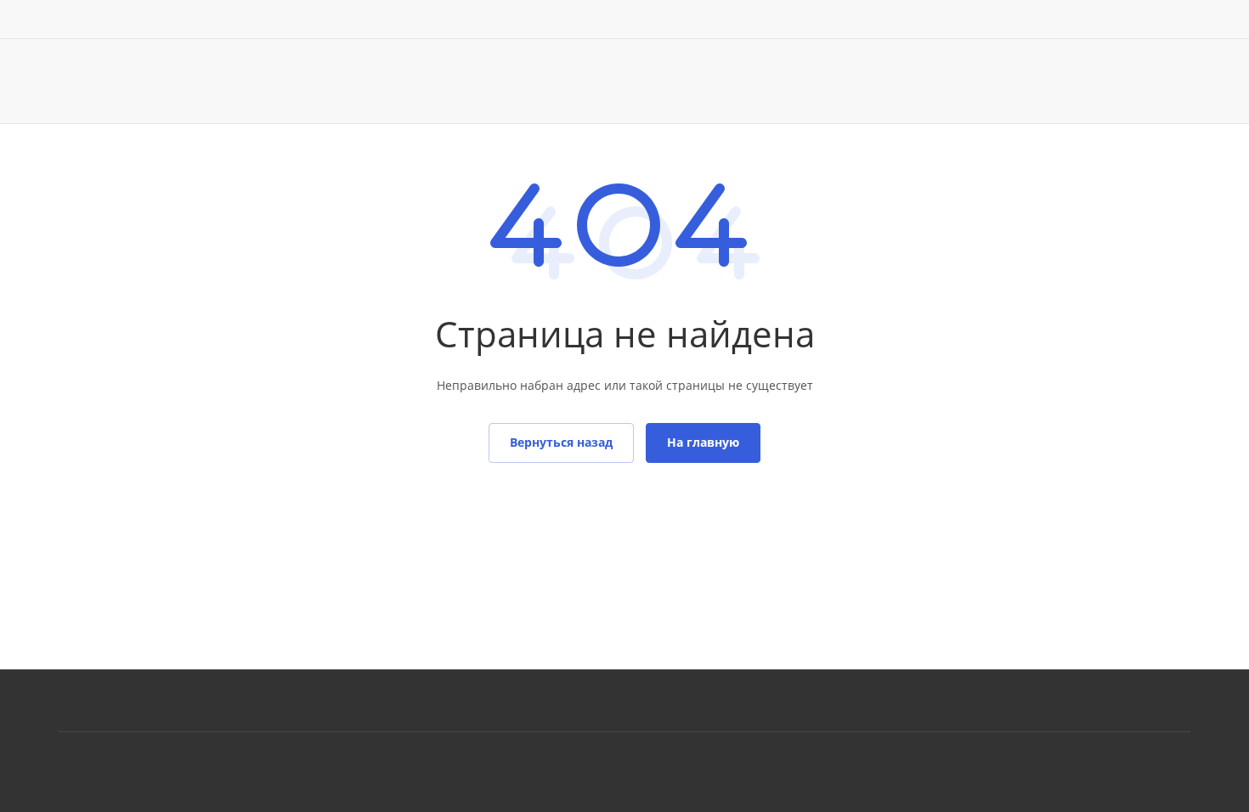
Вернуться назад (561, 442)
